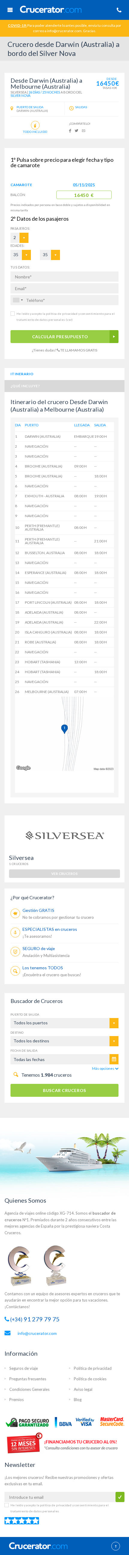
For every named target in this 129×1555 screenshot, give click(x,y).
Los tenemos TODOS (42, 967)
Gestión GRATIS (38, 910)
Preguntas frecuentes (27, 1378)
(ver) (69, 319)
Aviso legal (83, 1389)
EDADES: (17, 245)
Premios (16, 1399)
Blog (78, 1399)
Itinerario (22, 374)
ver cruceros (64, 874)
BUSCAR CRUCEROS (64, 1090)
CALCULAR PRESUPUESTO (60, 336)
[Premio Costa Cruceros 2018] (58, 1265)
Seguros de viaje (23, 1368)
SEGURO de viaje (38, 948)
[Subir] (115, 1546)
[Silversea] (64, 834)
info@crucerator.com (37, 1333)
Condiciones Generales (29, 1389)
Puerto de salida (24, 1014)
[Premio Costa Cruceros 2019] (22, 1265)
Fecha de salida (24, 1050)
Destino (17, 1032)
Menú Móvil (10, 10)
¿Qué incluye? (25, 386)
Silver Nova (20, 95)
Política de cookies (90, 1378)
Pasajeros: (15, 228)
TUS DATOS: (20, 267)
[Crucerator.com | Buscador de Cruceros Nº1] (65, 9)
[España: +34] (18, 300)
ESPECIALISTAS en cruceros (49, 929)
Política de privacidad (93, 1368)
